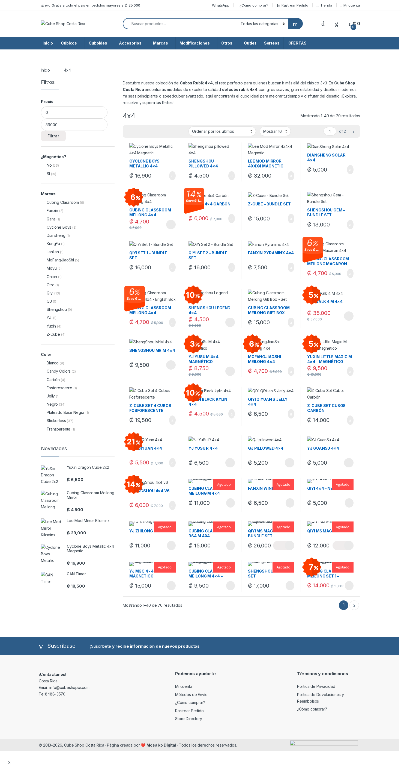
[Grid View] (130, 131)
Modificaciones (194, 43)
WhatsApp (220, 5)
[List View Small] (154, 131)
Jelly (51, 396)
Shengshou (57, 309)
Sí (48, 173)
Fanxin (52, 210)
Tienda (326, 5)
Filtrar (53, 136)
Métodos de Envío (191, 694)
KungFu (53, 243)
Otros (226, 43)
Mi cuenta (351, 5)
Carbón (53, 379)
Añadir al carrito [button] (169, 176)
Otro (50, 284)
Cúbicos (69, 43)
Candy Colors (59, 371)
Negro (52, 404)
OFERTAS (297, 43)
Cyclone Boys (59, 227)
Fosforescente (59, 387)
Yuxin (51, 326)
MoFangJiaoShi (60, 260)
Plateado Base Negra (65, 412)
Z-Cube (53, 334)
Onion (52, 276)
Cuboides (98, 43)
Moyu (51, 268)
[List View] (146, 131)
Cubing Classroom (63, 202)
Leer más (230, 503)
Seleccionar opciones (164, 224)
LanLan (53, 251)
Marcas (160, 43)
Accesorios (130, 43)
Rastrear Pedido (295, 5)
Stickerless (56, 420)
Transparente (58, 429)
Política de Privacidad (316, 686)
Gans (51, 219)
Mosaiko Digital (161, 745)
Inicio (48, 43)
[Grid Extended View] (138, 131)
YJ (49, 317)
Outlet (250, 43)
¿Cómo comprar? (254, 5)
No (49, 165)
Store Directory (188, 718)
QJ (49, 301)
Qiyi (50, 293)
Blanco (53, 363)
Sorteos (272, 43)
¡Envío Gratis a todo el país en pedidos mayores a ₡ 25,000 (90, 5)
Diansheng (56, 235)
